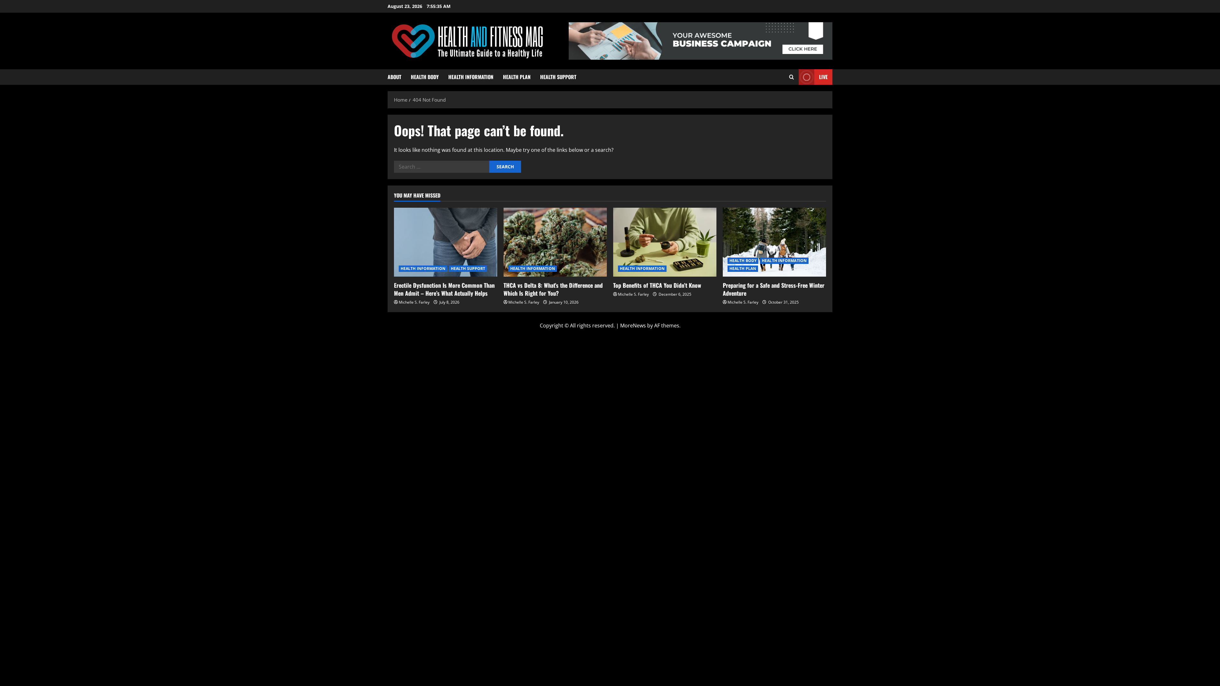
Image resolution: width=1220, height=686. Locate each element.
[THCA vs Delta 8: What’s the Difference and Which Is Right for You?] (555, 242)
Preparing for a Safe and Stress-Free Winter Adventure (773, 289)
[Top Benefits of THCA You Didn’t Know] (664, 242)
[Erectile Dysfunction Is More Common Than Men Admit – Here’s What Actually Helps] (445, 242)
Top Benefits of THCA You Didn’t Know (657, 285)
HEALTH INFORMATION (470, 77)
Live (823, 77)
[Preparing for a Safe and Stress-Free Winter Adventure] (774, 242)
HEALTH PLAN (517, 77)
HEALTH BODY (425, 77)
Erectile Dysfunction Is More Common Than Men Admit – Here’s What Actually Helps (444, 289)
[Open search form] (791, 77)
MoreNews (633, 325)
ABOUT (394, 77)
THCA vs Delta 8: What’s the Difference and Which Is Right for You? (553, 289)
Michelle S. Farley (414, 302)
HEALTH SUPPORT (558, 77)
